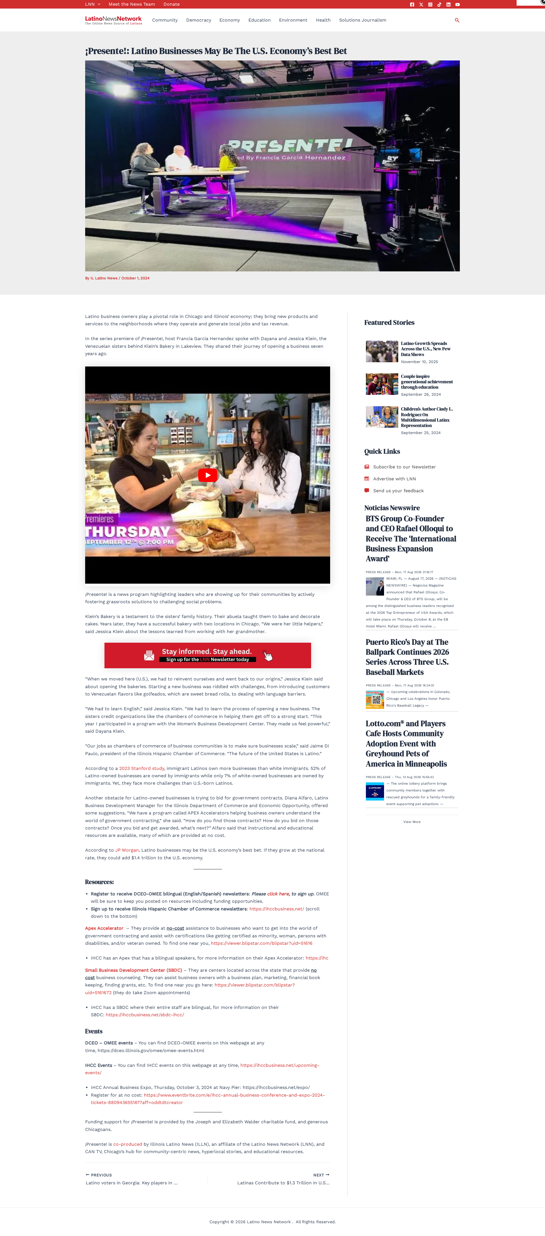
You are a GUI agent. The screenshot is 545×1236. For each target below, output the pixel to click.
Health (323, 20)
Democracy (198, 20)
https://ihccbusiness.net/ (277, 909)
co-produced (128, 1144)
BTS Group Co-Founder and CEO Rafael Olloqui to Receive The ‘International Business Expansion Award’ (411, 538)
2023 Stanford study (141, 768)
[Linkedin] (448, 4)
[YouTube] (457, 4)
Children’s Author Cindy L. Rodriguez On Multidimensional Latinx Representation (427, 417)
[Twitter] (421, 4)
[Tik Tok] (439, 4)
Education (259, 20)
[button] (97, 4)
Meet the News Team (132, 4)
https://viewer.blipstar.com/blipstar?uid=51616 (262, 943)
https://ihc (317, 958)
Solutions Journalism (362, 20)
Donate (172, 4)
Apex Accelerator (105, 928)
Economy (229, 20)
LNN (90, 4)
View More (412, 822)
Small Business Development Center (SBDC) (133, 970)
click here (278, 893)
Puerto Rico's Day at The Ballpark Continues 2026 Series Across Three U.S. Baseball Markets (407, 656)
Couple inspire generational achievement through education (427, 381)
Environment (293, 20)
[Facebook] (412, 4)
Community (165, 20)
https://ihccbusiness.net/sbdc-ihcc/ (145, 1014)
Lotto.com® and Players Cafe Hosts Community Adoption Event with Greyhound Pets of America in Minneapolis (406, 743)
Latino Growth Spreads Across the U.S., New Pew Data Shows (426, 348)
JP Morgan (127, 850)
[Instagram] (430, 4)
